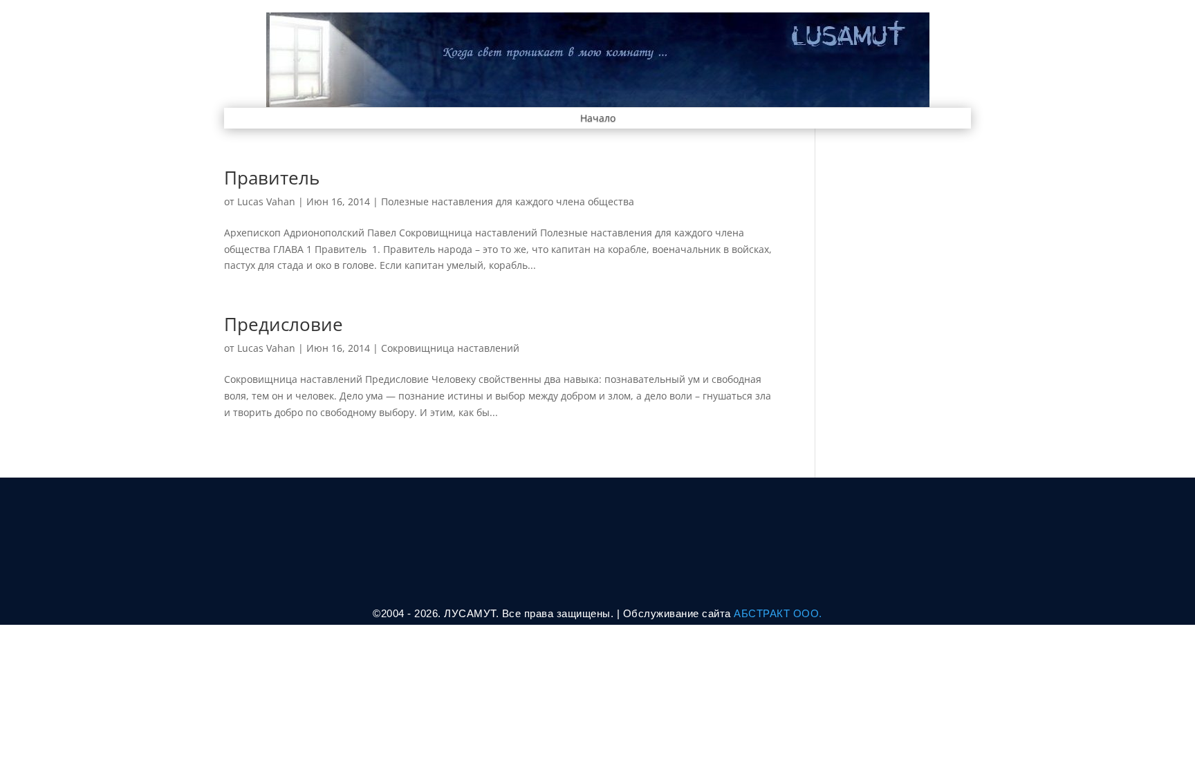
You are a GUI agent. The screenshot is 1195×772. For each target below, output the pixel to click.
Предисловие (283, 324)
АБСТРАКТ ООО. (778, 613)
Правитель (271, 177)
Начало (597, 118)
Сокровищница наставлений (450, 348)
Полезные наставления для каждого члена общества (507, 201)
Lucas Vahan (266, 201)
